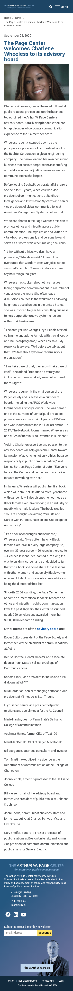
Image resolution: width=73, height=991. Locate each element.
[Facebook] (8, 916)
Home (7, 17)
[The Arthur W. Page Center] (20, 7)
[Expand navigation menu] (51, 6)
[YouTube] (23, 916)
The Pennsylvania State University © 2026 (37, 985)
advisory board (47, 629)
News (18, 17)
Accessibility (48, 980)
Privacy (10, 980)
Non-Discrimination (28, 980)
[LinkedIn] (16, 916)
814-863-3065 (18, 901)
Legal (61, 980)
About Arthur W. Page (37, 967)
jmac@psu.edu (18, 905)
